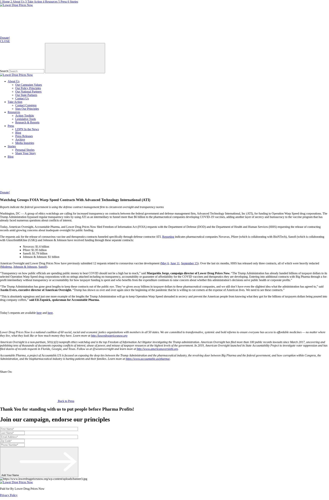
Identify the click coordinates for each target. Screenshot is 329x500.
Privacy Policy (9, 495)
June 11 (175, 263)
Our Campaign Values (28, 84)
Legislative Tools (25, 119)
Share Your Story (25, 153)
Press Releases (24, 136)
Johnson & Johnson (25, 266)
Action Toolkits (24, 115)
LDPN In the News (27, 129)
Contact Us (22, 98)
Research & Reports (27, 122)
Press (11, 125)
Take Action (15, 101)
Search (4, 71)
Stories (12, 146)
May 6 (165, 263)
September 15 (189, 263)
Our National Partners (28, 91)
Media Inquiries (24, 143)
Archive (20, 139)
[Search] (75, 58)
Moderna (6, 266)
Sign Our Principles (27, 108)
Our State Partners (26, 95)
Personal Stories (24, 149)
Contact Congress (26, 105)
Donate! (5, 37)
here (39, 312)
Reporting (168, 236)
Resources (14, 112)
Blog (18, 132)
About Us (13, 81)
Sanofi (42, 266)
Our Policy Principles (28, 88)
